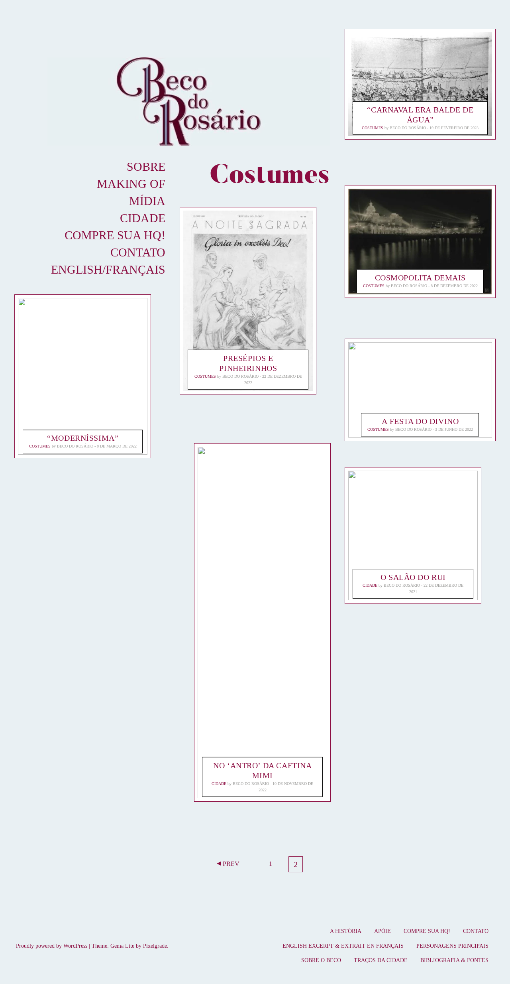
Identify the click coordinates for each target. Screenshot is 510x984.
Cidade (142, 218)
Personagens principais (452, 946)
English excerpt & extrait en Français (343, 946)
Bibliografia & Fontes (454, 960)
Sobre (146, 166)
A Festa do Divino (420, 420)
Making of (131, 183)
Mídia (147, 200)
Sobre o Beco (321, 960)
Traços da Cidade (381, 960)
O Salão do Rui (413, 577)
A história (345, 931)
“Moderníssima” (82, 438)
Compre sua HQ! (115, 235)
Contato (137, 252)
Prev (231, 863)
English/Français (108, 269)
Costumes (40, 446)
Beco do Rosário (75, 446)
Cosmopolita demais (420, 278)
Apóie (382, 931)
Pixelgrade (155, 946)
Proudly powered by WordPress (51, 946)
